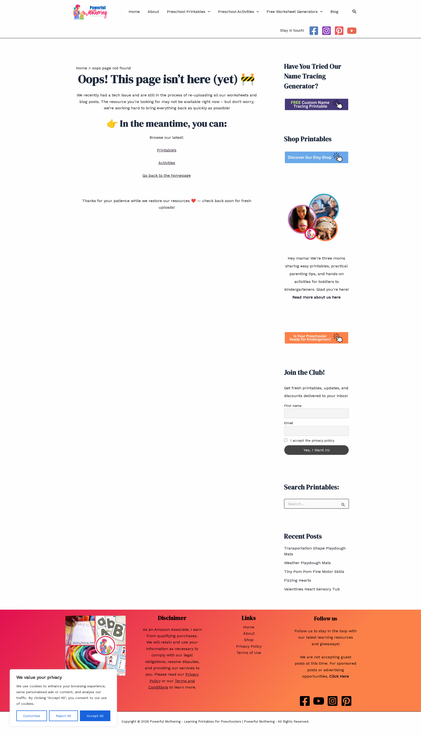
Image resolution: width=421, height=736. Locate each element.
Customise (31, 716)
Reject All (63, 716)
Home (134, 11)
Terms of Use (248, 652)
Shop (249, 639)
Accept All (95, 716)
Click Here (339, 676)
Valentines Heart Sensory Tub (312, 589)
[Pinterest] (339, 31)
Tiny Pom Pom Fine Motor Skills (314, 571)
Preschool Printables (186, 11)
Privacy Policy (249, 646)
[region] (63, 697)
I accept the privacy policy (312, 440)
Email (288, 423)
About (153, 11)
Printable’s (166, 150)
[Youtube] (318, 701)
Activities (166, 162)
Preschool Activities (236, 11)
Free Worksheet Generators (292, 11)
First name (293, 406)
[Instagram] (326, 31)
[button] (207, 12)
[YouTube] (352, 31)
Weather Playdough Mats (307, 562)
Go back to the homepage (167, 175)
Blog (334, 11)
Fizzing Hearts (297, 580)
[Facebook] (314, 31)
